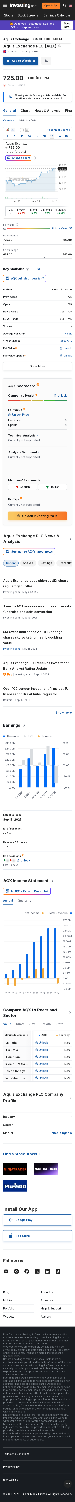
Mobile (7, 1300)
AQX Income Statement (26, 880)
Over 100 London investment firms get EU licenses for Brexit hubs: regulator (35, 691)
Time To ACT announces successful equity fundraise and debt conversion (37, 609)
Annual (8, 900)
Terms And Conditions (16, 1453)
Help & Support (51, 1308)
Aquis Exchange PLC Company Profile (33, 1097)
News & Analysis (47, 111)
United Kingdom (60, 1133)
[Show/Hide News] (27, 130)
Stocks (9, 15)
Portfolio (8, 1308)
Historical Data (27, 120)
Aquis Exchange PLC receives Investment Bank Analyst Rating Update (36, 666)
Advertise (47, 1300)
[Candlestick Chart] (7, 130)
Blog (6, 1292)
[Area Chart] (13, 130)
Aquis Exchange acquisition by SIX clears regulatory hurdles (35, 583)
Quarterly (24, 900)
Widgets (8, 1316)
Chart (25, 111)
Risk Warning (10, 1479)
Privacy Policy (11, 1466)
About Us (47, 1292)
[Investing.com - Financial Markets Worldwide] (23, 5)
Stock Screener (28, 15)
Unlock (43, 1042)
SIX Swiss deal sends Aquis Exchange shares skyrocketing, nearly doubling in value (34, 637)
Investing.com (11, 648)
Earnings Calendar (56, 15)
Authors (46, 1316)
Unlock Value (59, 228)
